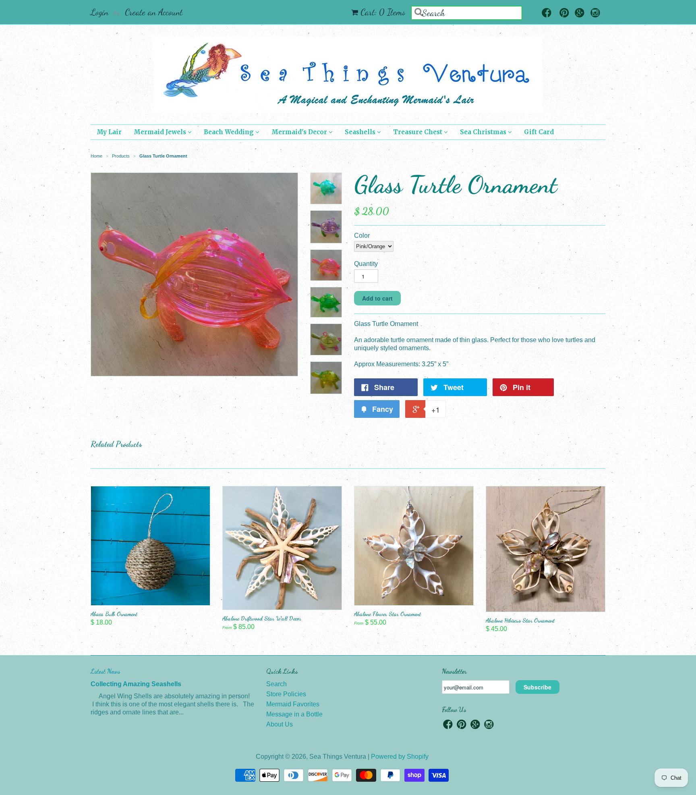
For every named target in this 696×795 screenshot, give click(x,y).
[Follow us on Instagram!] (595, 13)
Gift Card (539, 132)
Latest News (105, 671)
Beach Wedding (229, 132)
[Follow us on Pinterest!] (564, 13)
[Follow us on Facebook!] (546, 13)
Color (362, 235)
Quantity (366, 263)
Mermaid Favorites (292, 704)
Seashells (361, 132)
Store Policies (286, 694)
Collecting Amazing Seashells (136, 684)
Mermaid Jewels (161, 132)
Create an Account (153, 12)
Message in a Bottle (294, 714)
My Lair (109, 132)
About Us (279, 724)
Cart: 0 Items (382, 12)
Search (276, 684)
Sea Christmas (484, 132)
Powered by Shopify (400, 756)
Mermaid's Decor (300, 132)
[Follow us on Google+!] (579, 13)
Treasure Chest (418, 132)
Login (99, 12)
